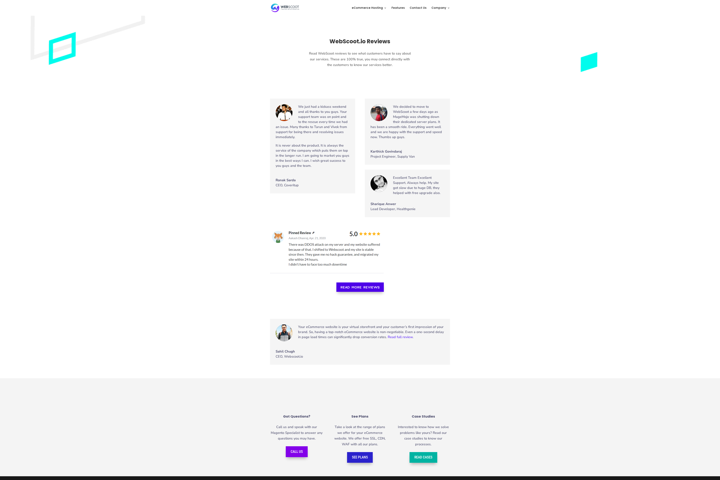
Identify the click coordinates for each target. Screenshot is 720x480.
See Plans (360, 457)
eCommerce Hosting (367, 8)
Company (438, 8)
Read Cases (423, 457)
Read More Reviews (360, 287)
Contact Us (418, 8)
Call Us (297, 451)
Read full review (400, 337)
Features (398, 8)
